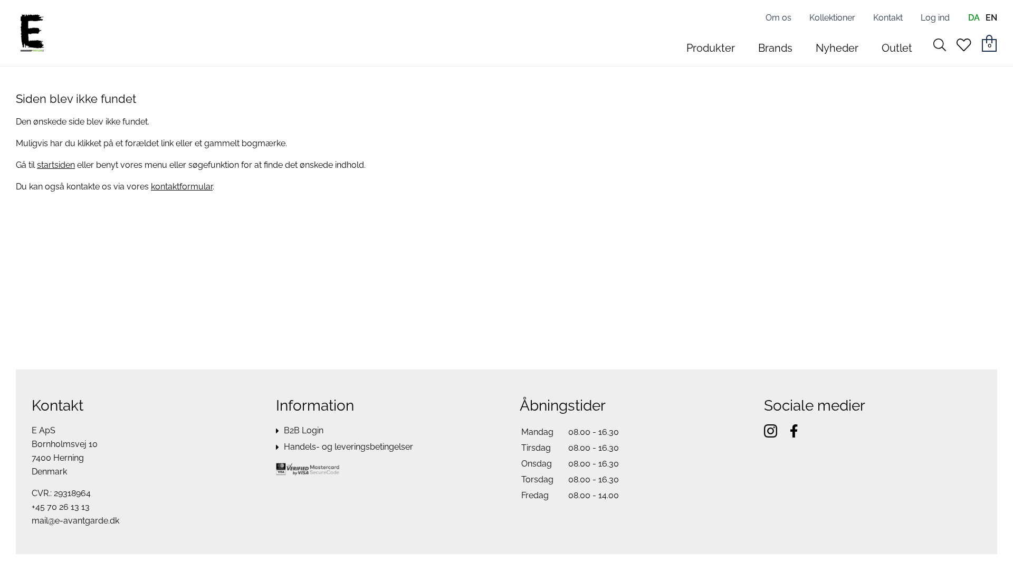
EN (991, 18)
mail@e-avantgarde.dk (75, 521)
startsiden (56, 165)
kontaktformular (182, 187)
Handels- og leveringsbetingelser (348, 447)
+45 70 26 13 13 (61, 507)
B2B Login (303, 430)
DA (974, 18)
